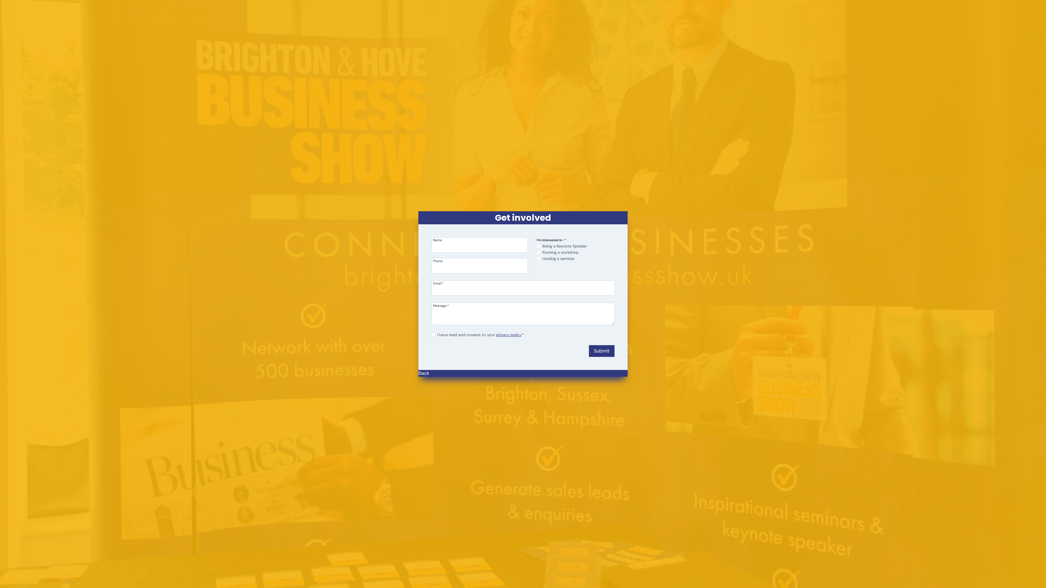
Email (438, 283)
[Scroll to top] (1032, 582)
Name (437, 240)
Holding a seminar (558, 258)
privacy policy (508, 334)
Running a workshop (560, 252)
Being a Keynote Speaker (564, 246)
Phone (438, 261)
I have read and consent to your (480, 334)
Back (423, 373)
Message (441, 305)
